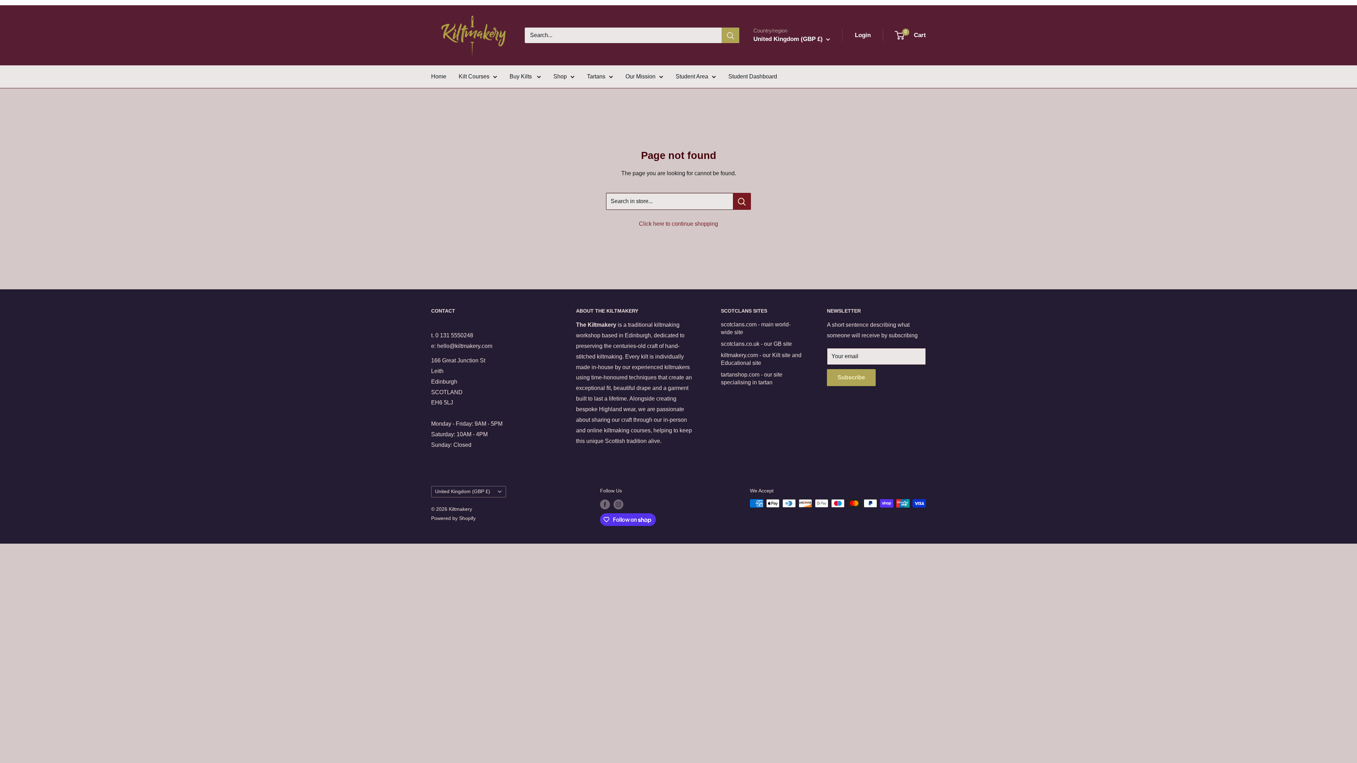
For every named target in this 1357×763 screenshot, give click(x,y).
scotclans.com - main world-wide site (756, 328)
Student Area (692, 76)
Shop (560, 76)
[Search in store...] (742, 201)
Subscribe (851, 377)
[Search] (730, 35)
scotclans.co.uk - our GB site (756, 344)
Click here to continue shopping (678, 224)
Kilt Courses (474, 76)
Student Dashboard (752, 76)
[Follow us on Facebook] (605, 504)
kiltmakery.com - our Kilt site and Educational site (761, 359)
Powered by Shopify (453, 518)
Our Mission (640, 76)
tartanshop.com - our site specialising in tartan (751, 378)
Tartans (596, 76)
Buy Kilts (521, 76)
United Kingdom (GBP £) (462, 491)
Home (438, 76)
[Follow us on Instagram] (618, 504)
